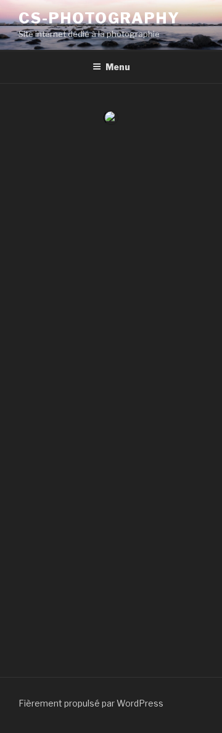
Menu (117, 67)
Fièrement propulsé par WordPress (90, 703)
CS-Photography (99, 18)
